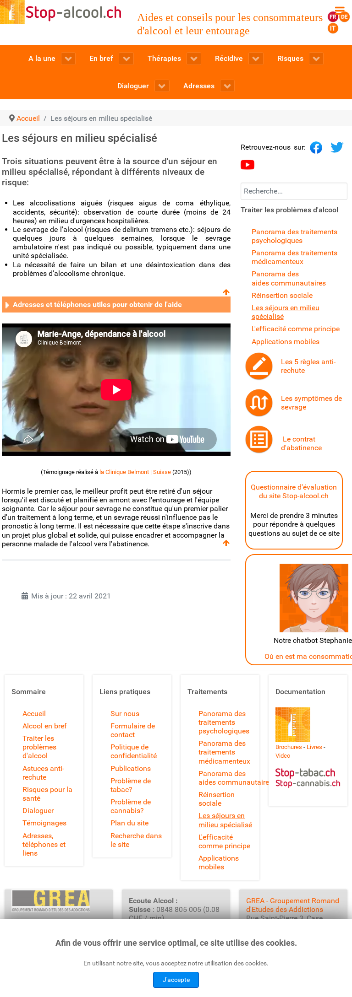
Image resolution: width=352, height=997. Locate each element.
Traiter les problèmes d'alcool (39, 747)
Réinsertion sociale (282, 295)
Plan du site (129, 823)
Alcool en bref (44, 726)
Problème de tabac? (130, 785)
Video (282, 755)
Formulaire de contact (132, 730)
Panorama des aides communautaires (289, 278)
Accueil (34, 713)
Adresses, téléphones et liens (44, 844)
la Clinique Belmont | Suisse (135, 472)
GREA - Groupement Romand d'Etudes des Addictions (292, 905)
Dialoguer (38, 810)
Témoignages (44, 823)
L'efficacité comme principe (296, 328)
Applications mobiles (285, 341)
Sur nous (124, 713)
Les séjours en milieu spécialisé (225, 820)
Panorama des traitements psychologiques (294, 236)
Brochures (288, 747)
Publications (130, 768)
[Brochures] (292, 724)
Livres (314, 747)
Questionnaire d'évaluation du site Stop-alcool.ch (294, 491)
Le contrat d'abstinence (301, 443)
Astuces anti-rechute (43, 772)
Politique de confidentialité (133, 751)
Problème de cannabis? (130, 806)
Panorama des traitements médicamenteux (294, 257)
